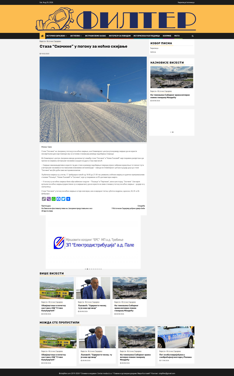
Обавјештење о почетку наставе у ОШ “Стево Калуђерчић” (53, 308)
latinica (153, 52)
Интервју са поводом (120, 36)
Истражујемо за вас (95, 36)
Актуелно (75, 36)
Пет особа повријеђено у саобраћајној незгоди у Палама (175, 356)
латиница (190, 2)
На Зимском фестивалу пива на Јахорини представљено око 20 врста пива (66, 208)
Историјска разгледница (147, 36)
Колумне (167, 36)
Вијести (43, 41)
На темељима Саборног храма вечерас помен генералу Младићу (126, 308)
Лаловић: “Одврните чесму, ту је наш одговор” (92, 306)
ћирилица (182, 2)
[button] (85, 269)
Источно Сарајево (55, 36)
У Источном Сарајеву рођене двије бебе (128, 207)
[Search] (192, 36)
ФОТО (177, 36)
